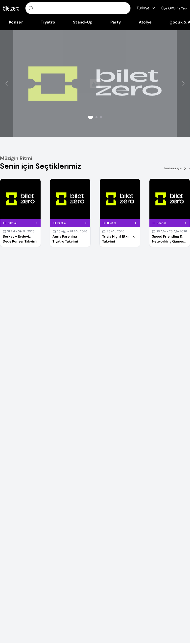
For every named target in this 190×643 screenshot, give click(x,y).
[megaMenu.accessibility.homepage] (11, 8)
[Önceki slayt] (6, 83)
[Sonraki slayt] (183, 83)
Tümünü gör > (176, 168)
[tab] (90, 117)
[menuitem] (16, 22)
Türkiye (143, 8)
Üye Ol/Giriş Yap (174, 8)
